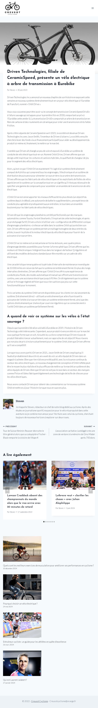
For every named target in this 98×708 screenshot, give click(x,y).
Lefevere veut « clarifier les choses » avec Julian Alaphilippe (72, 499)
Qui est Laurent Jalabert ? (15, 680)
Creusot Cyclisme (39, 701)
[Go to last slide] (7, 490)
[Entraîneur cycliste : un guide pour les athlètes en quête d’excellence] (49, 625)
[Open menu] (92, 8)
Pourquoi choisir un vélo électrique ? (20, 603)
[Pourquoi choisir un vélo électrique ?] (49, 587)
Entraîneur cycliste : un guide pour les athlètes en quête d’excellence (34, 641)
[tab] (44, 521)
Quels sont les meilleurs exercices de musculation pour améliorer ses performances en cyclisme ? (48, 565)
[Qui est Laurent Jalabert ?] (49, 663)
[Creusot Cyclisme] (12, 8)
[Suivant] (90, 490)
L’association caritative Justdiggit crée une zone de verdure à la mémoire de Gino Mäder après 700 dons (74, 432)
